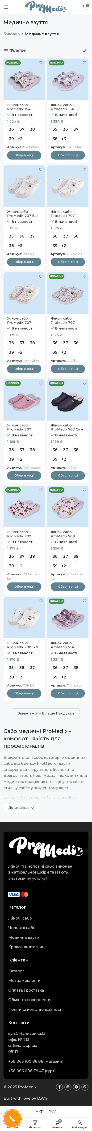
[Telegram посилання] (76, 1087)
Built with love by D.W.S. (26, 1098)
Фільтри (17, 50)
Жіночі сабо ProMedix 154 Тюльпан (18, 109)
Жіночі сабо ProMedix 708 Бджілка (63, 536)
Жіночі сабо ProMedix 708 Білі (22, 645)
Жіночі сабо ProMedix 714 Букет (62, 647)
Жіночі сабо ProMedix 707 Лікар (63, 322)
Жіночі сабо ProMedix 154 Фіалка (62, 109)
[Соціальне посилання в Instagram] (67, 1087)
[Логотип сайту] (46, 7)
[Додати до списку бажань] (41, 63)
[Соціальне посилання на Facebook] (59, 1087)
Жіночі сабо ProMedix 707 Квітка (19, 322)
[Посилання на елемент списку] (46, 918)
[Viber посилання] (84, 1087)
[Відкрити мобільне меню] (6, 7)
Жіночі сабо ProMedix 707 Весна (63, 216)
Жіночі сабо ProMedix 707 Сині (67, 427)
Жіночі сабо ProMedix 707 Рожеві (19, 429)
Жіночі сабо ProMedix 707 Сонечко (19, 536)
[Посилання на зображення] (46, 847)
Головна (12, 34)
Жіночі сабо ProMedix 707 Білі (22, 214)
